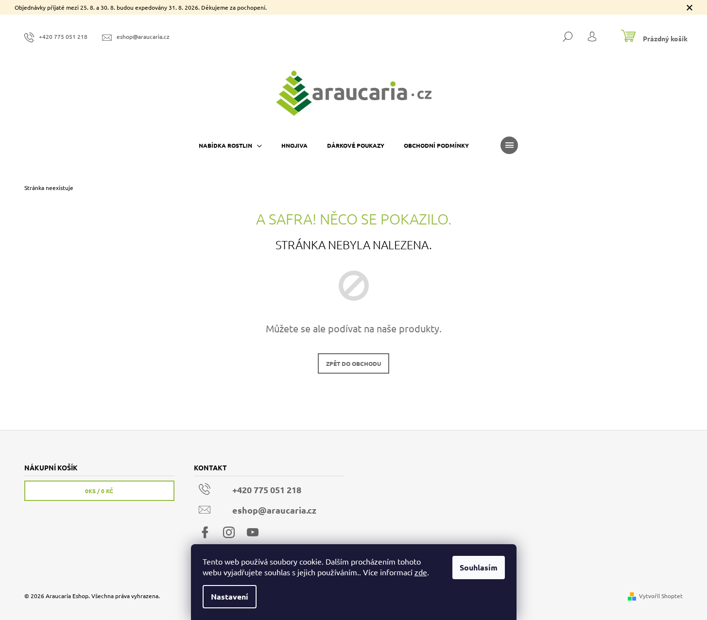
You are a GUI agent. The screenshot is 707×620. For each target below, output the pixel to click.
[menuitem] (230, 145)
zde (420, 572)
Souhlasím (479, 567)
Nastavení (229, 596)
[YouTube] (252, 532)
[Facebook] (205, 532)
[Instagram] (229, 532)
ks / (99, 491)
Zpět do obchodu (353, 363)
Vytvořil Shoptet (661, 596)
